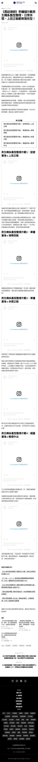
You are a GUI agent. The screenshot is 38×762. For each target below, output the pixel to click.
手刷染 (17, 719)
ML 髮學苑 (19, 695)
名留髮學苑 (15, 716)
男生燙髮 (13, 726)
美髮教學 (31, 729)
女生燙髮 (4, 719)
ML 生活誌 (8, 8)
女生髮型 (11, 719)
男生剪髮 (6, 726)
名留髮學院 (23, 716)
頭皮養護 (12, 735)
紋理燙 (5, 729)
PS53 (8, 713)
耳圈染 (13, 732)
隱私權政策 (19, 706)
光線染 (20, 713)
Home (3, 8)
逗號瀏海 (21, 645)
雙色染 (31, 732)
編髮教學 (18, 729)
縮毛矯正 (24, 729)
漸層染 (5, 722)
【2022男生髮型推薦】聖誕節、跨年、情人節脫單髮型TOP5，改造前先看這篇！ (9, 622)
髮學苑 (9, 738)
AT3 (4, 713)
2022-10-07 (4, 22)
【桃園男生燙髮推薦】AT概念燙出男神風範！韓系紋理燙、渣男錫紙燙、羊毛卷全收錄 (26, 623)
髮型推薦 (26, 735)
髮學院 (15, 738)
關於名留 (19, 692)
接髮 (23, 719)
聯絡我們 (19, 704)
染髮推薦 (33, 719)
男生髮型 (14, 645)
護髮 (19, 732)
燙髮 (18, 722)
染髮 (27, 719)
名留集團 (8, 645)
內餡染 (26, 713)
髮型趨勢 (32, 735)
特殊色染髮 (31, 722)
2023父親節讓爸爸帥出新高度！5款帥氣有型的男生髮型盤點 (9, 635)
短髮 (26, 726)
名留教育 (33, 713)
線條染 (11, 729)
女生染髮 (30, 716)
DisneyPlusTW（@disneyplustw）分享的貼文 (19, 70)
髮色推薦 (22, 738)
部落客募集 (19, 701)
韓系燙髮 (28, 645)
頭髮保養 (19, 735)
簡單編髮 (31, 726)
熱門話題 (12, 722)
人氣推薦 (14, 713)
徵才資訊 (19, 698)
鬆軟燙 (28, 738)
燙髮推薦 (23, 722)
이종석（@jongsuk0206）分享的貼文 (19, 204)
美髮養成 (7, 732)
